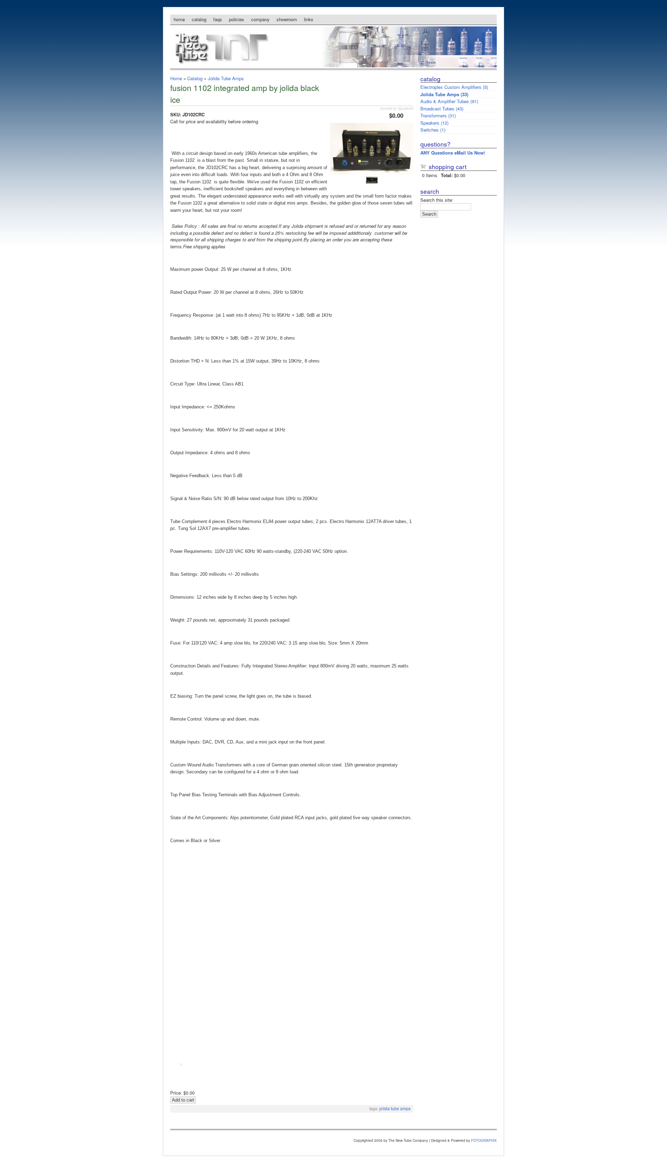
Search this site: (436, 200)
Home (179, 19)
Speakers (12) (434, 122)
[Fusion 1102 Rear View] (372, 182)
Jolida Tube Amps (226, 78)
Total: (447, 175)
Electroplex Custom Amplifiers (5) (454, 87)
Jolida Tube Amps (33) (444, 94)
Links (308, 19)
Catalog (199, 19)
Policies (236, 19)
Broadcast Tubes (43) (441, 108)
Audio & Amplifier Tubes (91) (449, 101)
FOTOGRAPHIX (484, 1140)
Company (260, 19)
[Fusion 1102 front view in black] (371, 173)
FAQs (217, 19)
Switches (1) (432, 129)
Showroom (287, 19)
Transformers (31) (438, 115)
